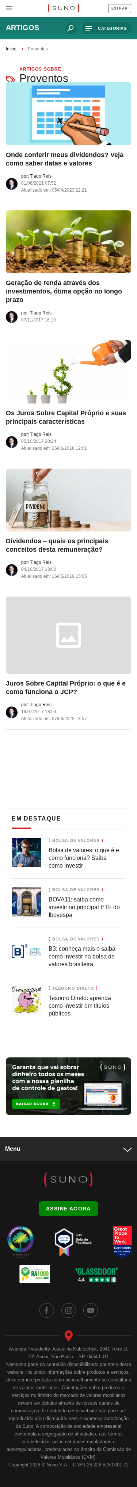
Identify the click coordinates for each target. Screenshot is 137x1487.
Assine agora (68, 1209)
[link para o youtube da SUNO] (90, 1310)
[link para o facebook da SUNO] (46, 1310)
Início (11, 48)
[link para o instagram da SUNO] (68, 1310)
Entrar (119, 8)
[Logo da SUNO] (63, 9)
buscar (70, 28)
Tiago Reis (41, 176)
